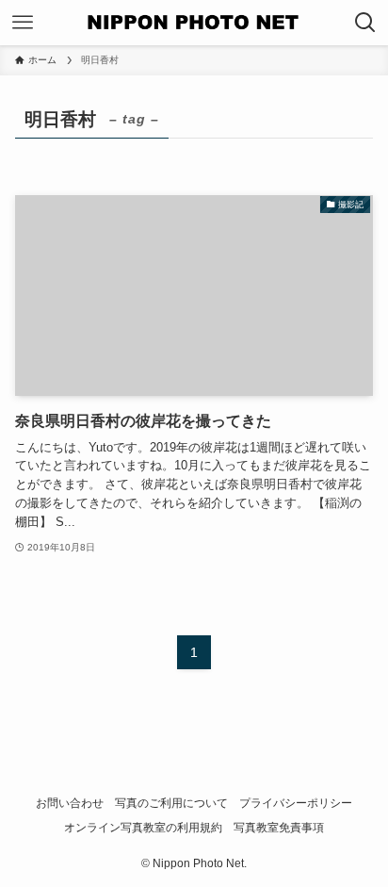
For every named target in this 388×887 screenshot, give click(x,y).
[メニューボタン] (22, 22)
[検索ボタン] (365, 22)
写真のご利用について (171, 803)
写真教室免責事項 (279, 827)
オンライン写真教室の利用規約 (143, 827)
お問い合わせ (70, 803)
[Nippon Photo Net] (194, 22)
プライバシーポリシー (295, 803)
